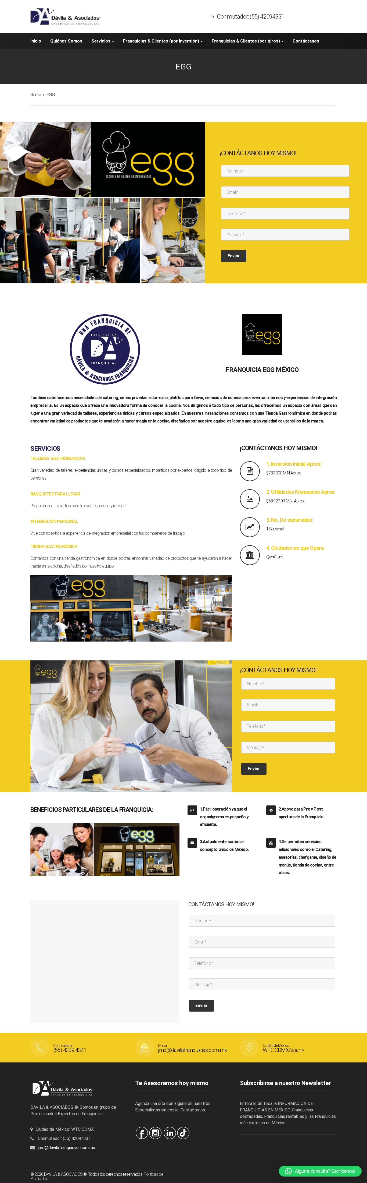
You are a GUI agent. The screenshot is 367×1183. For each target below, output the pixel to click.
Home (35, 94)
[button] (320, 1171)
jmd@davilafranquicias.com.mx (66, 1147)
